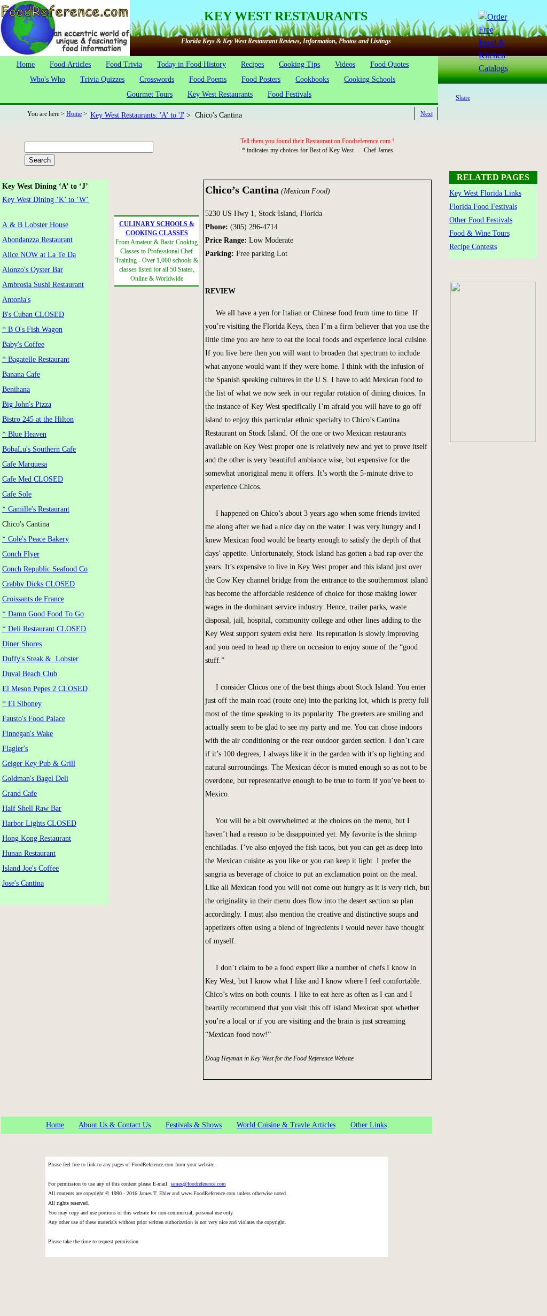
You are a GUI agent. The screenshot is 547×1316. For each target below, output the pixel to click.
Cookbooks (312, 79)
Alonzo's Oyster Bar (32, 270)
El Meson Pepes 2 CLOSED (45, 689)
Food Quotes (389, 64)
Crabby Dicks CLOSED (38, 584)
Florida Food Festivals (483, 207)
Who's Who (47, 79)
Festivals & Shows (194, 1125)
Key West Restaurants (220, 94)
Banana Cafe (21, 374)
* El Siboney (22, 704)
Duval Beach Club (29, 674)
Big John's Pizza (26, 404)
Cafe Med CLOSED (32, 479)
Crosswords (156, 79)
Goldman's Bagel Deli (35, 779)
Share (463, 98)
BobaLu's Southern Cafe (39, 449)
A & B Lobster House (35, 225)
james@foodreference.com (198, 1184)
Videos (345, 64)
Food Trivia (124, 64)
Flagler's (15, 749)
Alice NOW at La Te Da (39, 255)
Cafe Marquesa (24, 464)
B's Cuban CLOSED (33, 315)
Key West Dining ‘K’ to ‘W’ (45, 200)
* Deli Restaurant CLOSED (44, 629)
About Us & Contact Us (115, 1125)
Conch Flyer (21, 554)
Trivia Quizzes (102, 79)
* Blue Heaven (24, 434)
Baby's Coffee (23, 344)
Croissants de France (33, 599)
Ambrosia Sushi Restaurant (43, 285)
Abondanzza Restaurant (37, 240)
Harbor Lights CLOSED (39, 823)
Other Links (368, 1125)
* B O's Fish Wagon (32, 330)
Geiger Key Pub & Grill (38, 764)
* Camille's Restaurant (35, 509)
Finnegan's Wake (27, 734)
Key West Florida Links (485, 193)
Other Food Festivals (480, 220)
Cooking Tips (299, 64)
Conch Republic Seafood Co (45, 569)
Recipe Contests (473, 247)
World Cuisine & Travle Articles (286, 1125)
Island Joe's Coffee (30, 868)
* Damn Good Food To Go (43, 614)
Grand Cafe (19, 793)
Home (26, 64)
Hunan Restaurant (29, 853)
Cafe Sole (17, 494)
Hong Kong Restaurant (36, 838)
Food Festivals (289, 94)
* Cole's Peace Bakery (35, 539)
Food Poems (207, 79)
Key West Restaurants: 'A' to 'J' (137, 115)
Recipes (252, 64)
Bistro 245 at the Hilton (38, 419)
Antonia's (16, 300)
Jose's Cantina (23, 883)
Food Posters (260, 79)
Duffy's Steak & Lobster (40, 659)
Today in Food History (191, 64)
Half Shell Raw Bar (31, 808)
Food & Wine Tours (479, 233)
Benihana (16, 389)
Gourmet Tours (150, 94)
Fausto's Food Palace (33, 719)
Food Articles (70, 64)
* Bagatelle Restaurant (35, 359)
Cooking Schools (369, 79)
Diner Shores (22, 644)
